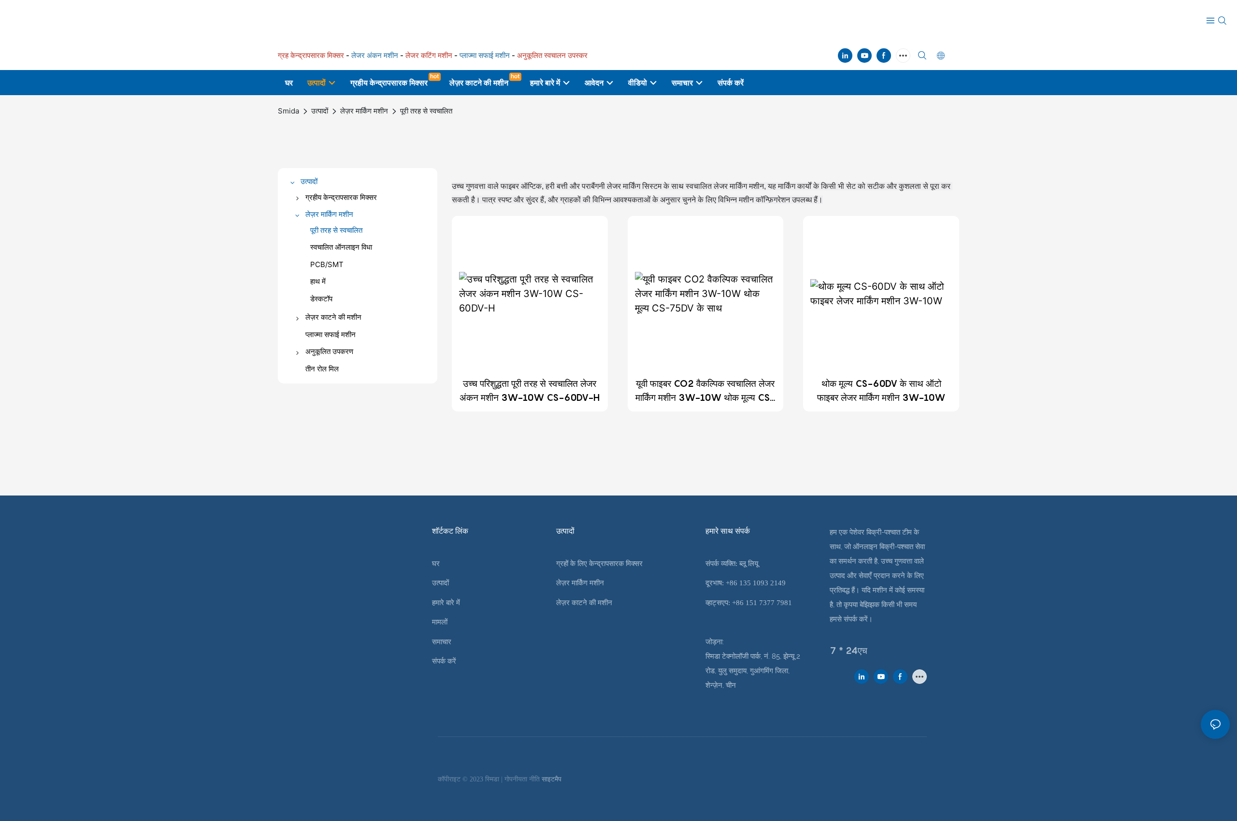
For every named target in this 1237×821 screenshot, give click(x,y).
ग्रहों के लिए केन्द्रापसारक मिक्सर (599, 563)
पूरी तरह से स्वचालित (426, 110)
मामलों (439, 622)
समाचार (441, 641)
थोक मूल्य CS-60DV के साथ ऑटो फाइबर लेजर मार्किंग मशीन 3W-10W (881, 390)
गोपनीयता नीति (523, 779)
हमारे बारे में (446, 602)
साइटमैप (551, 779)
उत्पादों (319, 110)
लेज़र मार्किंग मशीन (364, 110)
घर (436, 563)
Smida (288, 110)
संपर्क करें (444, 661)
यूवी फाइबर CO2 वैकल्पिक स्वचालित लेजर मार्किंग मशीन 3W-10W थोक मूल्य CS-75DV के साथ (705, 391)
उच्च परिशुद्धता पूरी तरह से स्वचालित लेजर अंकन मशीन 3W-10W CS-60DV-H (530, 390)
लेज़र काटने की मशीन (584, 602)
